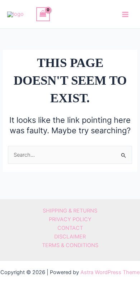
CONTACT (70, 228)
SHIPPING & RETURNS (70, 210)
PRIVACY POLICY (70, 219)
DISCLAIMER (70, 236)
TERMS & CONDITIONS (70, 245)
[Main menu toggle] (125, 14)
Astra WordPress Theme (110, 272)
